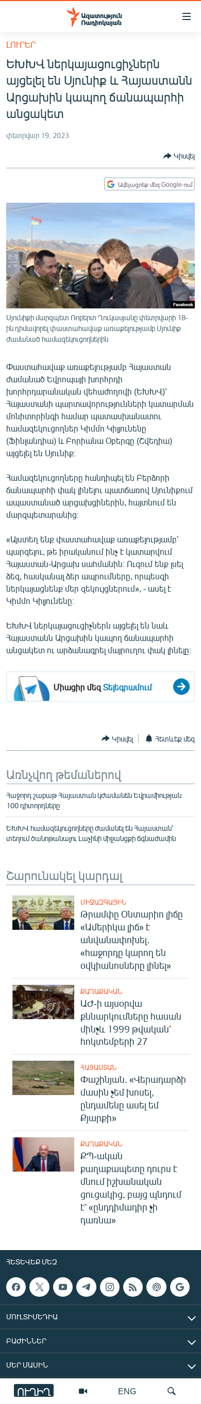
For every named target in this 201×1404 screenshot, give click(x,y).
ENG (127, 1391)
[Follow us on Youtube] (63, 1287)
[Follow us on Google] (180, 1287)
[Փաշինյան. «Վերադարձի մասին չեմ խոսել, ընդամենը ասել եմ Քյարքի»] (43, 1078)
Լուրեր (21, 44)
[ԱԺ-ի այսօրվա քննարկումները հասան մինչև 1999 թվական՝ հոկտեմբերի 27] (43, 1002)
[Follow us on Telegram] (86, 1287)
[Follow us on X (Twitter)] (39, 1287)
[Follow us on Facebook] (16, 1287)
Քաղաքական (101, 991)
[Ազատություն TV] (83, 1391)
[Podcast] (156, 1287)
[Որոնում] (171, 1391)
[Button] (179, 156)
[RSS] (133, 1287)
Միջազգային (103, 902)
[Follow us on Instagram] (110, 1287)
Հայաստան (98, 1067)
